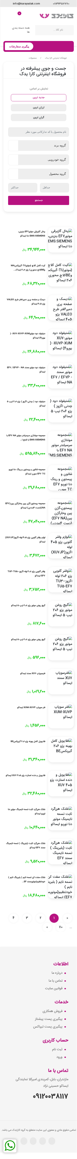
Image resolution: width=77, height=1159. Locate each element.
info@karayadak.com (26, 3)
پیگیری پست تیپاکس (47, 1026)
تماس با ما (55, 981)
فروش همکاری (52, 1011)
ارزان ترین (38, 107)
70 (60, 927)
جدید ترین (39, 97)
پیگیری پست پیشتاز (48, 1019)
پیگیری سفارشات (19, 46)
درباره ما (57, 973)
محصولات (33, 58)
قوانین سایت (53, 988)
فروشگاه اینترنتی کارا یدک (56, 58)
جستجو (39, 200)
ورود (59, 1057)
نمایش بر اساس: (38, 89)
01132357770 (60, 3)
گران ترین (38, 117)
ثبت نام (57, 1049)
